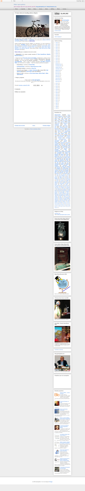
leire (68, 181)
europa (67, 143)
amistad (62, 128)
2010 (57, 86)
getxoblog (57, 141)
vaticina (56, 195)
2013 (57, 62)
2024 (57, 45)
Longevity (23, 8)
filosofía (68, 151)
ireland (67, 183)
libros (58, 120)
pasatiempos (67, 131)
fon (55, 169)
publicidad (56, 149)
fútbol (56, 172)
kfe (60, 179)
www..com (57, 213)
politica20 (56, 182)
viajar (61, 126)
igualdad (63, 145)
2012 (57, 83)
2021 (57, 50)
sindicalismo (65, 165)
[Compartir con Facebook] (37, 85)
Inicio (34, 125)
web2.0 (68, 117)
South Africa (62, 200)
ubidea (61, 177)
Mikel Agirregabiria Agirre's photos (64, 214)
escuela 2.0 (62, 163)
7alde (63, 178)
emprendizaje (62, 183)
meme (61, 170)
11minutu (66, 185)
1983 (57, 108)
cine (58, 132)
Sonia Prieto (24, 47)
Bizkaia (16, 55)
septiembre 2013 (59, 68)
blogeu (60, 156)
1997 (57, 103)
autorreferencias (62, 139)
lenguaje (63, 151)
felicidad (56, 128)
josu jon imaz (66, 186)
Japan (67, 172)
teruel (64, 179)
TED (62, 144)
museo (67, 158)
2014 (57, 61)
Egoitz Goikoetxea (33, 70)
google (56, 160)
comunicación (60, 136)
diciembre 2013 (58, 64)
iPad (61, 181)
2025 (57, 44)
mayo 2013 (58, 75)
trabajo (56, 142)
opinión (68, 129)
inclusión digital (66, 198)
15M (60, 182)
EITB (57, 180)
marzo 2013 (58, 78)
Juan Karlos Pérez (30, 47)
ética (65, 124)
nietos (69, 133)
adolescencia (68, 178)
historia (56, 117)
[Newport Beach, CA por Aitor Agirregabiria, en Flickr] (32, 37)
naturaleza (68, 137)
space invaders (58, 205)
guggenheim (62, 160)
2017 (57, 56)
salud (66, 126)
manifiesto (67, 194)
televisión (65, 148)
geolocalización (62, 204)
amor (56, 135)
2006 (57, 92)
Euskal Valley (32, 64)
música (68, 128)
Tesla (67, 144)
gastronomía (57, 145)
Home (16, 8)
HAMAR (56, 178)
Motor (58, 8)
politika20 (56, 165)
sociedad (65, 132)
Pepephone (62, 187)
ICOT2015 (62, 180)
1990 (57, 104)
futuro (58, 123)
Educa (34, 8)
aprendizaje (63, 142)
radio (67, 160)
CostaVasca (20, 55)
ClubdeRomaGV (67, 152)
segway (69, 204)
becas (68, 206)
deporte (65, 141)
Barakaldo (61, 172)
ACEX (67, 169)
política (62, 119)
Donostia (68, 179)
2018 (57, 55)
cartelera (56, 196)
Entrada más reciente (20, 125)
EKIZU (66, 205)
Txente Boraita (44, 45)
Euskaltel (66, 170)
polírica (69, 147)
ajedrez (58, 158)
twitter (56, 133)
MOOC (67, 184)
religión (69, 145)
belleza (67, 164)
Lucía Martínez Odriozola (24, 48)
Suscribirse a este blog (59, 349)
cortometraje (57, 166)
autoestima (65, 173)
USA (66, 150)
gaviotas (56, 192)
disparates (56, 207)
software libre (57, 171)
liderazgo (56, 177)
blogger (65, 149)
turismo (68, 136)
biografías (61, 159)
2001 (57, 100)
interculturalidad (62, 192)
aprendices (57, 154)
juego (64, 181)
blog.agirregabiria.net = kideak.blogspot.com (46, 6)
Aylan (63, 205)
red (67, 162)
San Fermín (60, 206)
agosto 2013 (58, 70)
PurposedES (57, 194)
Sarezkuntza (57, 181)
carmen (56, 159)
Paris (61, 173)
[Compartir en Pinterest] (39, 85)
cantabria (67, 191)
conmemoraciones (63, 127)
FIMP (59, 190)
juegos (69, 161)
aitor (57, 162)
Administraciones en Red (36, 66)
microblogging (59, 152)
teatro (69, 167)
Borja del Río (34, 45)
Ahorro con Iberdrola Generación (63, 410)
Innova (40, 8)
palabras (56, 193)
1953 (63, 191)
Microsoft (56, 173)
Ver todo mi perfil (58, 30)
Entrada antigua (46, 125)
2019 (57, 53)
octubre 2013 (58, 67)
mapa (68, 163)
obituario (62, 154)
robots (65, 161)
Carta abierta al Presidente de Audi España (65, 468)
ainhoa (57, 179)
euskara (58, 146)
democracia (57, 140)
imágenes (56, 144)
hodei (60, 191)
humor (59, 118)
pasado (56, 184)
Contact (64, 8)
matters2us (56, 199)
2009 (57, 87)
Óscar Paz (34, 68)
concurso (68, 157)
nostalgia (64, 167)
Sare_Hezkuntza (57, 185)
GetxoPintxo (57, 187)
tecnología (65, 120)
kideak (66, 153)
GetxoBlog (23, 44)
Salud (29, 8)
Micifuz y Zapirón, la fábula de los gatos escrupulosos (65, 443)
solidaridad (65, 123)
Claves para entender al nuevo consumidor (64, 450)
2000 (57, 101)
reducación (62, 135)
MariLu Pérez (44, 47)
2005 (57, 94)
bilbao (56, 119)
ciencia (62, 121)
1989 (57, 106)
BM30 (55, 190)
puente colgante (67, 156)
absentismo (62, 194)
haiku (61, 186)
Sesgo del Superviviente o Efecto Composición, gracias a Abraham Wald (65, 459)
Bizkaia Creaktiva (66, 193)
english (64, 182)
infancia (59, 134)
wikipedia (68, 166)
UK (62, 185)
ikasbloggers (58, 157)
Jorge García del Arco (43, 48)
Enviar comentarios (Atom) (35, 129)
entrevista (56, 198)
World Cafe (67, 200)
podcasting (57, 164)
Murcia (56, 156)
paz (55, 127)
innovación (57, 125)
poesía (65, 140)
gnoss (60, 196)
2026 (57, 42)
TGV (64, 206)
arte (55, 126)
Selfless (52, 8)
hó (69, 173)
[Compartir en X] (36, 85)
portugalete (59, 168)
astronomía (57, 163)
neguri (61, 199)
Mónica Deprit (42, 73)
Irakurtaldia (60, 195)
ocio (63, 129)
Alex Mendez (24, 45)
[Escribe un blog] (35, 85)
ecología (65, 134)
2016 (57, 58)
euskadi (65, 118)
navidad (62, 166)
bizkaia (59, 131)
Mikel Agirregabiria (19, 4)
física (62, 143)
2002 (57, 98)
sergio (61, 184)
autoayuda (60, 116)
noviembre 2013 (59, 65)
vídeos (68, 114)
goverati (56, 191)
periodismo (59, 153)
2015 (57, 59)
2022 (57, 48)
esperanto (61, 198)
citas (62, 117)
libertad (67, 159)
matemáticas (65, 146)
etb (64, 177)
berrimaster (68, 187)
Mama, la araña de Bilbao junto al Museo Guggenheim (65, 418)
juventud (59, 137)
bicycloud (67, 190)
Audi (68, 177)
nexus (68, 192)
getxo (69, 119)
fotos (67, 116)
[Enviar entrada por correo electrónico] (41, 85)
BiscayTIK (58, 167)
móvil (64, 157)
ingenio (62, 133)
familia (69, 121)
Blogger (51, 481)
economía (65, 125)
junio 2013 (58, 73)
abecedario (67, 197)
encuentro (56, 170)
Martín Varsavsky (66, 195)
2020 (57, 52)
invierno (65, 196)
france (64, 147)
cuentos (67, 154)
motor (58, 129)
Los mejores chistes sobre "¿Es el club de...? (64, 435)
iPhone (59, 169)
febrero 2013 (58, 79)
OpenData (62, 190)
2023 (57, 47)
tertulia (62, 164)
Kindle (60, 197)
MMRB (67, 180)
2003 (57, 97)
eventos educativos (65, 171)
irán (66, 204)
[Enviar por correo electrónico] (34, 85)
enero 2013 (58, 81)
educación (58, 115)
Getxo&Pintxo (43, 54)
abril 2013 (57, 76)
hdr (62, 158)
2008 (57, 89)
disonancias (56, 204)
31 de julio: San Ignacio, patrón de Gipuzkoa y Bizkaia (64, 426)
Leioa (60, 178)
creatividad (57, 151)
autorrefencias (57, 147)
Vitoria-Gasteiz (65, 168)
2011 (57, 84)
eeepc (62, 162)
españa (58, 148)
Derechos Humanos (58, 161)
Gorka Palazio (29, 71)
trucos (56, 121)
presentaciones (57, 150)
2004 (57, 95)
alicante (68, 135)
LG (63, 197)
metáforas (57, 124)
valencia (60, 193)
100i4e (63, 169)
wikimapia (65, 199)
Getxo (46, 8)
